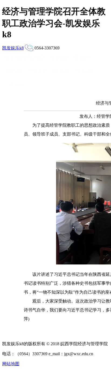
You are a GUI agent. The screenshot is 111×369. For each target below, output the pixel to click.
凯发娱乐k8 (13, 48)
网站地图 (10, 363)
